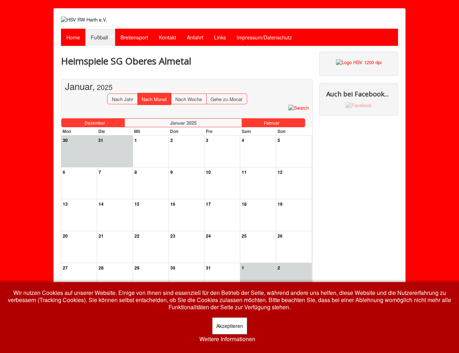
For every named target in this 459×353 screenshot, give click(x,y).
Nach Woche (188, 99)
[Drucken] (307, 75)
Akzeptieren (229, 325)
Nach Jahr (122, 99)
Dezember (95, 123)
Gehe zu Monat (226, 99)
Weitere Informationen (227, 339)
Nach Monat (154, 99)
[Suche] (298, 107)
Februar (271, 123)
